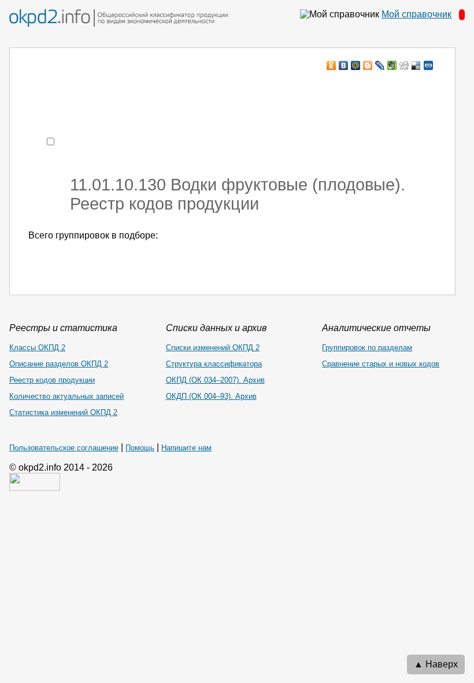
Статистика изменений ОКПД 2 (63, 412)
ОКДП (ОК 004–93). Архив (211, 396)
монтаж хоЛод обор (138, 88)
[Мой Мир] (356, 65)
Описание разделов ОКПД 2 (58, 363)
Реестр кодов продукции (52, 380)
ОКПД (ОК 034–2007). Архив (215, 380)
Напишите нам (186, 447)
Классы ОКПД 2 (37, 347)
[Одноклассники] (331, 65)
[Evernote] (392, 65)
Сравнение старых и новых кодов (380, 363)
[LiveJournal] (380, 65)
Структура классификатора (214, 363)
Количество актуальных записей (66, 396)
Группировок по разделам (367, 347)
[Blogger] (368, 65)
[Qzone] (429, 65)
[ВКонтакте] (344, 65)
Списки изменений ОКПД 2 (213, 347)
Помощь (139, 447)
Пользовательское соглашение (63, 447)
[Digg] (404, 65)
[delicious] (416, 65)
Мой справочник (416, 14)
